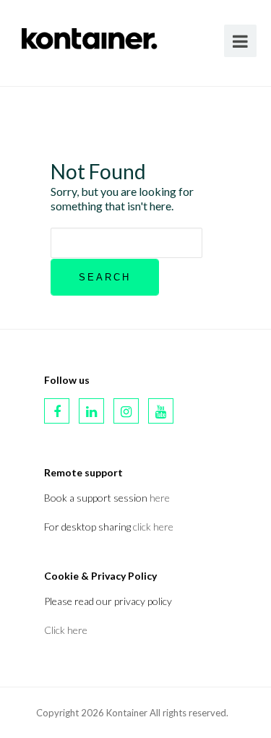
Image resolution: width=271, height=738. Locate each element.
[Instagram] (126, 411)
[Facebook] (56, 411)
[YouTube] (160, 411)
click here (153, 526)
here (160, 498)
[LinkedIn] (91, 411)
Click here (65, 630)
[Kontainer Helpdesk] (90, 36)
